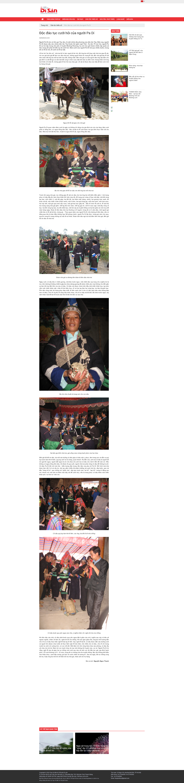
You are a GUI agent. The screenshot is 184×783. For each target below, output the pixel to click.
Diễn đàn (130, 19)
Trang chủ (44, 25)
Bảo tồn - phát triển (107, 19)
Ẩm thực (80, 19)
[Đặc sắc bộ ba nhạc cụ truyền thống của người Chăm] (119, 81)
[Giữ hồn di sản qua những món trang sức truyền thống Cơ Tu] (119, 40)
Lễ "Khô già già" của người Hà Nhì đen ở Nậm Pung (136, 52)
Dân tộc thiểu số (92, 19)
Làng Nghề (120, 19)
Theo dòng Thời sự (53, 19)
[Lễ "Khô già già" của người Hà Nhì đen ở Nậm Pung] (119, 55)
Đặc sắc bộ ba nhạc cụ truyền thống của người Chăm (136, 78)
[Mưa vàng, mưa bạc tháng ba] (119, 68)
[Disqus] (74, 696)
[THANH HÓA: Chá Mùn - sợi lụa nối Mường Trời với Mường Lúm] (119, 96)
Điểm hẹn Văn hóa (68, 19)
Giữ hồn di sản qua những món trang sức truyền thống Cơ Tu (136, 36)
